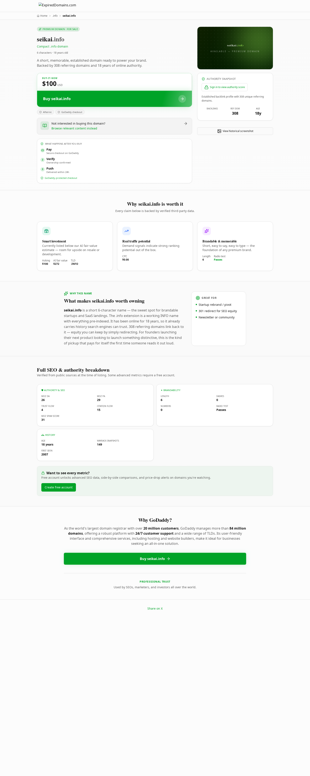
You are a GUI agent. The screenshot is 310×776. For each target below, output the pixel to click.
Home (43, 16)
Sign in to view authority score (227, 87)
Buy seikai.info (152, 558)
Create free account (59, 487)
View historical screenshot (238, 131)
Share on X (155, 608)
